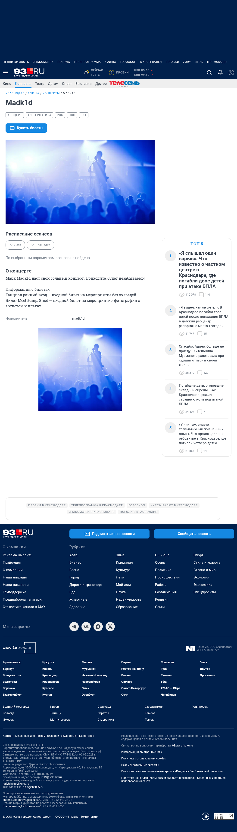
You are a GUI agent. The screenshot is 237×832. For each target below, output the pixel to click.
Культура (123, 570)
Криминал (124, 562)
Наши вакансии (16, 585)
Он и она (162, 555)
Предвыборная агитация (23, 599)
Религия (161, 599)
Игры (199, 62)
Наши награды (15, 577)
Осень (160, 562)
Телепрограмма (87, 62)
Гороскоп (128, 62)
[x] (110, 626)
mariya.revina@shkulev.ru (19, 806)
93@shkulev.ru (53, 777)
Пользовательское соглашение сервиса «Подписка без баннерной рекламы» (172, 771)
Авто (73, 555)
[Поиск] (209, 72)
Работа (160, 585)
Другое (101, 84)
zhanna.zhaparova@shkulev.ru (22, 799)
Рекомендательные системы (140, 765)
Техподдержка (14, 592)
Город (74, 577)
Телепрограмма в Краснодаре (97, 505)
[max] (98, 626)
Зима (120, 555)
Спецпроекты (204, 592)
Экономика (202, 585)
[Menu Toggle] (5, 72)
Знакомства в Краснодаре (91, 512)
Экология (201, 577)
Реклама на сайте (17, 555)
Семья (160, 607)
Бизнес (75, 562)
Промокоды (217, 62)
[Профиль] (231, 72)
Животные (78, 599)
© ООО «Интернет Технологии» (76, 816)
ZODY (187, 62)
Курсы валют (151, 62)
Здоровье (77, 607)
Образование (127, 607)
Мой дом (123, 585)
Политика (163, 570)
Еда (72, 592)
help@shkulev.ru (33, 787)
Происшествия (167, 577)
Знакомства (43, 62)
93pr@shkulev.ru (182, 745)
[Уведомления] (220, 72)
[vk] (86, 626)
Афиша (110, 62)
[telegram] (74, 626)
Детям (53, 84)
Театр (39, 84)
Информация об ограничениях (141, 752)
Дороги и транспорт (85, 585)
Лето (120, 577)
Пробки (172, 62)
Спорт (67, 84)
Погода (63, 62)
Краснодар (15, 93)
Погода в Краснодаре (138, 512)
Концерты (23, 84)
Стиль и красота (206, 562)
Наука (121, 592)
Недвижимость (16, 62)
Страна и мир (204, 570)
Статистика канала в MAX (24, 607)
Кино (7, 84)
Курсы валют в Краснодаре (174, 505)
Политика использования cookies (143, 758)
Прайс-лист (12, 562)
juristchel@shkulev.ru (16, 783)
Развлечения (166, 592)
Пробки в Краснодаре (47, 505)
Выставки (83, 84)
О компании (13, 570)
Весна (74, 570)
